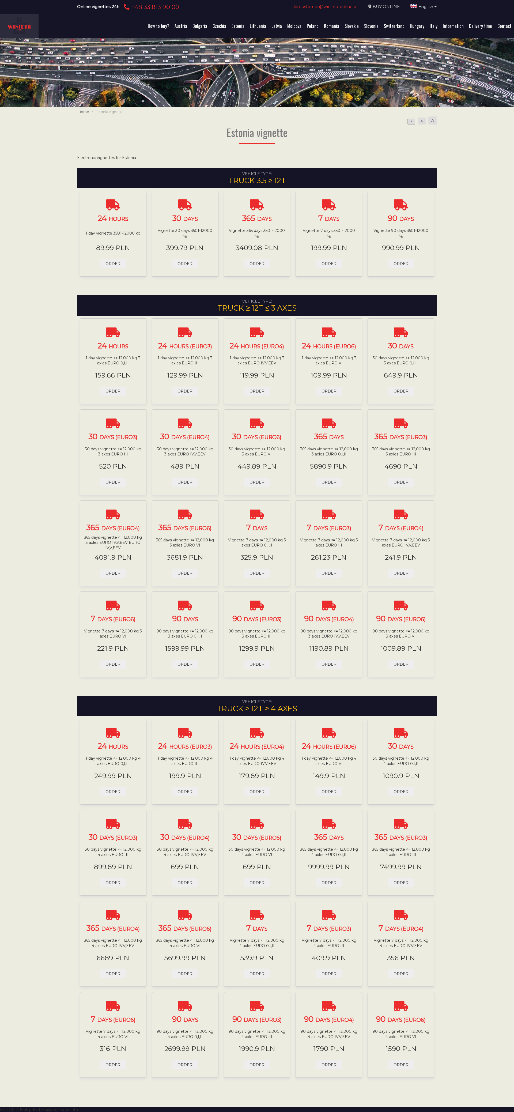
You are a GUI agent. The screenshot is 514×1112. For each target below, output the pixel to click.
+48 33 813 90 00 (154, 6)
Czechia (219, 25)
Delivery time (480, 25)
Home (83, 112)
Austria (181, 25)
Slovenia (371, 25)
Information (453, 25)
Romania (331, 25)
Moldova (294, 25)
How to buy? (158, 25)
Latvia (276, 25)
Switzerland (394, 25)
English (425, 6)
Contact (504, 25)
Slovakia (352, 25)
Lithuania (258, 25)
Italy (433, 25)
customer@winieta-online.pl (328, 6)
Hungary (417, 25)
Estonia (238, 25)
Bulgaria (199, 25)
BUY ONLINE (386, 6)
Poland (313, 25)
